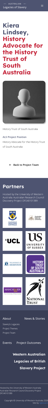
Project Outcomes (29, 343)
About (7, 318)
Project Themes (10, 328)
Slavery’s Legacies (11, 324)
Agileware (43, 402)
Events (7, 343)
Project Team (9, 332)
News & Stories (34, 318)
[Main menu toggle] (42, 6)
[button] (24, 165)
